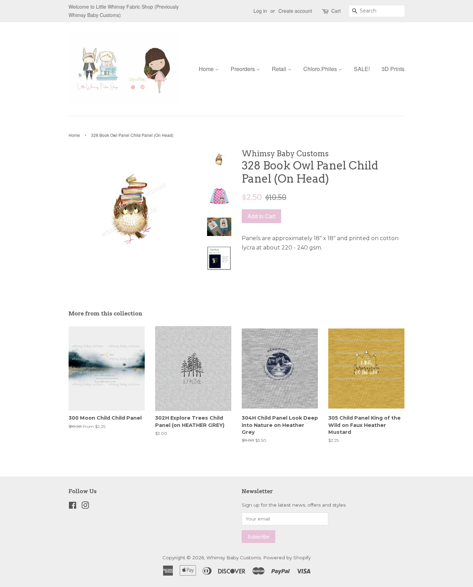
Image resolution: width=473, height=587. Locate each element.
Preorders (243, 69)
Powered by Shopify (287, 557)
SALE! (362, 69)
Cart (336, 10)
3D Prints (393, 69)
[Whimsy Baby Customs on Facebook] (73, 506)
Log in (260, 10)
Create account (295, 10)
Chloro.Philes (320, 69)
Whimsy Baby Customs (233, 557)
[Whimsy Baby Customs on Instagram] (85, 506)
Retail (280, 69)
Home (207, 69)
